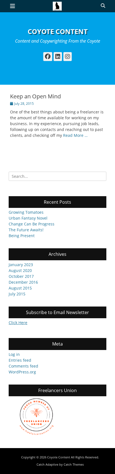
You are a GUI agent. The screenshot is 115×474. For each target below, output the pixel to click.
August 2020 (20, 270)
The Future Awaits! (26, 229)
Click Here (18, 322)
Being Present (22, 235)
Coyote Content (58, 31)
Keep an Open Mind (35, 96)
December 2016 (23, 282)
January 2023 (21, 264)
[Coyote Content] (57, 6)
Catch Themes (74, 464)
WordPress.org (22, 372)
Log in (14, 354)
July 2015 (17, 293)
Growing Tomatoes (26, 212)
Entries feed (20, 360)
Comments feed (23, 366)
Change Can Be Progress (31, 224)
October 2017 (21, 276)
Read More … (75, 135)
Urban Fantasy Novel (28, 218)
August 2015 (20, 288)
